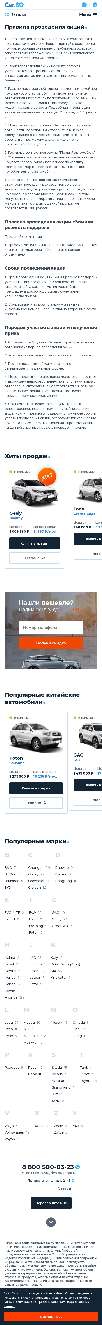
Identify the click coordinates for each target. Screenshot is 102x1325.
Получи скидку (51, 643)
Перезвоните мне (51, 1203)
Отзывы (64, 1188)
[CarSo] (14, 4)
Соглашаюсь (51, 1316)
